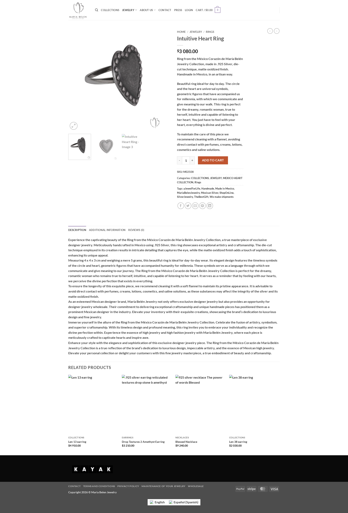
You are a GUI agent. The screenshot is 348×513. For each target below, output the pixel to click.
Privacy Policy (128, 486)
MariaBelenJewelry (188, 192)
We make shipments (222, 196)
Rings (210, 31)
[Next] (164, 79)
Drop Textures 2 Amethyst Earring (143, 441)
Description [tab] (77, 230)
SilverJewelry (185, 196)
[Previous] (75, 79)
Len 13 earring (77, 441)
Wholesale (196, 486)
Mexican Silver (209, 192)
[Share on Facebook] (180, 205)
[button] (189, 10)
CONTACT (164, 10)
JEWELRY (128, 10)
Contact (74, 486)
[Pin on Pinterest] (202, 205)
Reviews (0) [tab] (136, 230)
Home (181, 31)
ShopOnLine (227, 192)
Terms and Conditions (99, 486)
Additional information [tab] (107, 230)
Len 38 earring (238, 441)
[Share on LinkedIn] (209, 205)
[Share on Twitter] (188, 205)
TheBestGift (201, 196)
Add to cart (213, 160)
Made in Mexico (224, 188)
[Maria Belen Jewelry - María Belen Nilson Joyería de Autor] (78, 10)
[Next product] (270, 31)
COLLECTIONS (110, 10)
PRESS (178, 10)
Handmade (207, 188)
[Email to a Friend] (195, 205)
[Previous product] (277, 31)
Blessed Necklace (186, 441)
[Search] (96, 10)
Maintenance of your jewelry (163, 486)
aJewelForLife (191, 188)
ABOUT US (146, 10)
